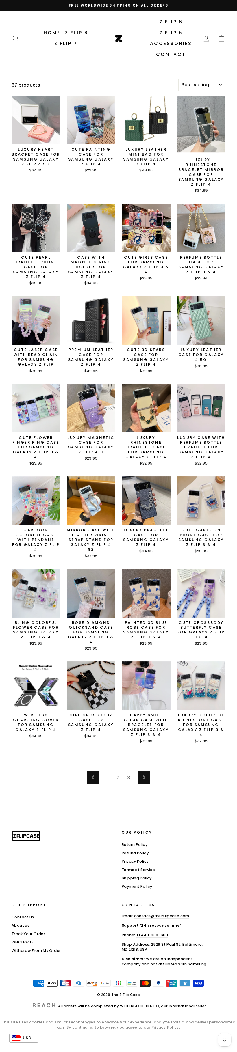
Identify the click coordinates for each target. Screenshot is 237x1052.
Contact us (23, 917)
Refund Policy (135, 852)
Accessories (171, 43)
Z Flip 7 (66, 43)
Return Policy (134, 844)
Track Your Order (28, 933)
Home (52, 32)
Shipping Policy (137, 878)
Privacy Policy (135, 861)
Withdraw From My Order (36, 950)
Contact (171, 54)
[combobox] (23, 1038)
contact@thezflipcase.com (161, 915)
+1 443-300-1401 (152, 934)
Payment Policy (137, 886)
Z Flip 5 (171, 32)
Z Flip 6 (171, 21)
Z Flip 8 (76, 32)
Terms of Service (138, 869)
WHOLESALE (22, 942)
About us (20, 925)
